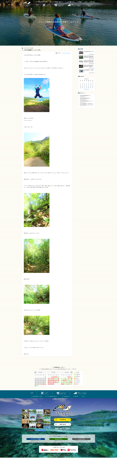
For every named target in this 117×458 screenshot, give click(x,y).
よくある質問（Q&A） (71, 1)
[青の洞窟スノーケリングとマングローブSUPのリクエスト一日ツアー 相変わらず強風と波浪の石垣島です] (32, 416)
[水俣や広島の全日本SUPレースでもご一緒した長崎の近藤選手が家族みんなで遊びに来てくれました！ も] (47, 426)
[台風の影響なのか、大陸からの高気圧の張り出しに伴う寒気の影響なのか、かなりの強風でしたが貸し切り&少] (39, 416)
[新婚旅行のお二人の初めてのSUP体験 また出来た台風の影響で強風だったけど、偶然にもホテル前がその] (47, 416)
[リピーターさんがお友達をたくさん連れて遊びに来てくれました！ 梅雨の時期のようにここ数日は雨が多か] (32, 426)
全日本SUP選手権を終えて (85, 95)
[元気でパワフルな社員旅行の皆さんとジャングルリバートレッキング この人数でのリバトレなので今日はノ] (25, 411)
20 (84, 86)
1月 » (88, 89)
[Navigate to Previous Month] (35, 372)
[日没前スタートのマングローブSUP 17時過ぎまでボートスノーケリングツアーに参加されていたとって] (25, 426)
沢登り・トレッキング (75, 5)
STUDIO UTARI (81, 439)
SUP (48, 5)
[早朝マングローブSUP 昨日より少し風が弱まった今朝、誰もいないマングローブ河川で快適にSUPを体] (39, 421)
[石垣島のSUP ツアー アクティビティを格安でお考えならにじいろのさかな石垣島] (26, 6)
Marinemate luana (58, 439)
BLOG (86, 1)
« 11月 (85, 89)
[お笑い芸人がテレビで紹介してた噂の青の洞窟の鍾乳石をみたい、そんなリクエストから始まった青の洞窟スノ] (47, 411)
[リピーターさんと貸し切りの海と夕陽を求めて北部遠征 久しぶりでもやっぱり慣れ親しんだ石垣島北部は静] (25, 421)
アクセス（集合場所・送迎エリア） (57, 1)
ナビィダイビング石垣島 (36, 439)
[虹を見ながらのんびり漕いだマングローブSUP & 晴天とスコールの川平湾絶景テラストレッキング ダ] (47, 421)
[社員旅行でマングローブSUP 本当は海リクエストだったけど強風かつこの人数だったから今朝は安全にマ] (32, 411)
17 (92, 84)
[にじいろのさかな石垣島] (62, 415)
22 (88, 86)
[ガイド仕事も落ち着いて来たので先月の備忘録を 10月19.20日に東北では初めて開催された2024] (39, 411)
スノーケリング (61, 5)
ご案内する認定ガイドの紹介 (42, 1)
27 (84, 87)
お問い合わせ (92, 1)
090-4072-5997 (62, 428)
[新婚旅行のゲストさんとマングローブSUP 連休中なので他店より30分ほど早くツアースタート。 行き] (32, 421)
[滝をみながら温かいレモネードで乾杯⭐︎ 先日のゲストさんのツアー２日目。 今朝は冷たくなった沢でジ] (25, 416)
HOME (37, 5)
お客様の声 (80, 1)
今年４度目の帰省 (83, 103)
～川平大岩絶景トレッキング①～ (32, 50)
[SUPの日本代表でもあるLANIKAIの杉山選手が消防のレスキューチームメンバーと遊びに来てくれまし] (39, 426)
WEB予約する (63, 419)
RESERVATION (89, 4)
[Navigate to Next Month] (71, 372)
